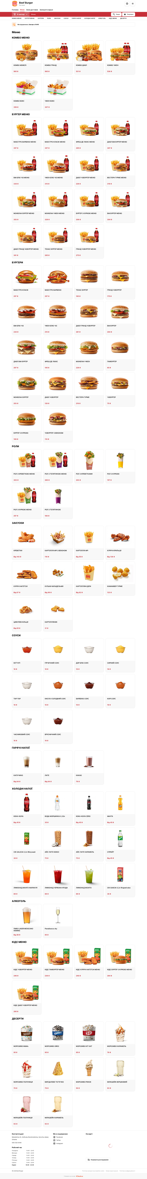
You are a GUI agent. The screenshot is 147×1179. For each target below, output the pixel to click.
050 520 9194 (16, 1142)
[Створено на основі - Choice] (79, 1176)
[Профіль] (127, 3)
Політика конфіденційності (127, 1171)
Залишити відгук (46, 10)
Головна (15, 10)
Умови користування (112, 1171)
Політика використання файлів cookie (93, 1171)
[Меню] (132, 3)
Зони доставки (32, 10)
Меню (22, 10)
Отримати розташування (99, 1160)
